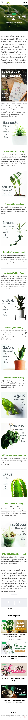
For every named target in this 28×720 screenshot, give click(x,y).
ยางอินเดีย (11, 604)
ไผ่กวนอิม (21, 606)
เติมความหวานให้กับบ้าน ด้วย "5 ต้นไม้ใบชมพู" (14, 679)
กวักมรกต (11, 600)
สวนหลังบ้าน (14, 13)
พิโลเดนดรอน (23, 602)
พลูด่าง (17, 602)
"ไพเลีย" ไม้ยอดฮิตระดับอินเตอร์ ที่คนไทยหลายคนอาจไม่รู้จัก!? (14, 636)
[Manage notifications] (25, 717)
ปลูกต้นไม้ (11, 602)
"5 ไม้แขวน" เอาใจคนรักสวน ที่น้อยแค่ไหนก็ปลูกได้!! (14, 658)
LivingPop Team (11, 22)
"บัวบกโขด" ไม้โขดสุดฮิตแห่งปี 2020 (14, 700)
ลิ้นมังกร (17, 604)
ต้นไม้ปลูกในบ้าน (23, 600)
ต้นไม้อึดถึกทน (4, 602)
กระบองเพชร (4, 600)
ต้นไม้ (16, 600)
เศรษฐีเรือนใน (7, 606)
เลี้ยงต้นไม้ (24, 604)
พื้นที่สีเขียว (4, 604)
